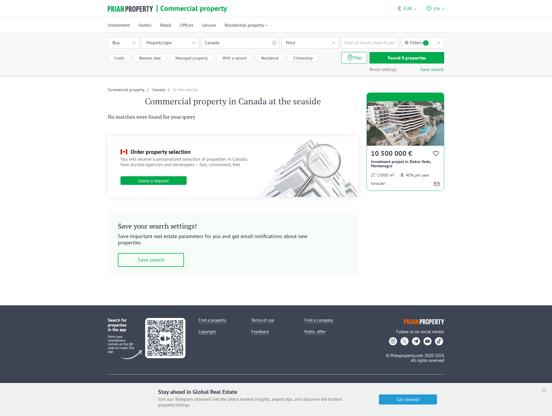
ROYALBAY (378, 184)
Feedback (260, 331)
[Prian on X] (404, 341)
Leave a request (153, 180)
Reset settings (383, 69)
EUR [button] (405, 8)
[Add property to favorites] (436, 154)
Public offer (314, 331)
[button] (123, 43)
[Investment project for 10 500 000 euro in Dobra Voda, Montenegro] (405, 146)
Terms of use (262, 320)
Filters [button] (418, 42)
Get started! (408, 399)
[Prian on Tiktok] (439, 341)
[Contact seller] (437, 185)
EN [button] (437, 8)
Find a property (212, 320)
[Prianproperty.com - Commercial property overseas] (130, 9)
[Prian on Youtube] (427, 341)
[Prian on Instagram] (393, 341)
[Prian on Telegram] (416, 341)
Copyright (207, 331)
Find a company (318, 320)
